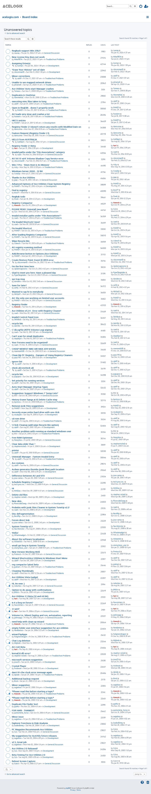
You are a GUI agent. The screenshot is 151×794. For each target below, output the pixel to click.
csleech (17, 243)
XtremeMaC (19, 97)
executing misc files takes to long (29, 101)
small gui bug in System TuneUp (28, 545)
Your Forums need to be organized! (30, 342)
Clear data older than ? (23, 444)
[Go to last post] (120, 50)
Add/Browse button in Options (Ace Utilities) (35, 253)
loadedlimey (19, 725)
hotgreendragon (20, 637)
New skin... (17, 501)
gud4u (16, 706)
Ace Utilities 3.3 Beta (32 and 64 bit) (30, 596)
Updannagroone (20, 269)
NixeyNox (18, 440)
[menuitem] (141, 6)
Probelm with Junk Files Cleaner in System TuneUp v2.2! (40, 507)
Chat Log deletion (21, 640)
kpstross (17, 402)
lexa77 (16, 192)
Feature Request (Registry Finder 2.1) (30, 133)
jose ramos (18, 478)
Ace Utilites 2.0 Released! (25, 748)
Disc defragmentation (23, 513)
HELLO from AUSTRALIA (24, 139)
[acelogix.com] (13, 5)
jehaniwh (17, 85)
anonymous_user (21, 548)
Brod (16, 681)
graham (17, 567)
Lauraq (16, 53)
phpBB (67, 788)
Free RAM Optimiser (22, 437)
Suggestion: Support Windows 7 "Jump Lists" (35, 393)
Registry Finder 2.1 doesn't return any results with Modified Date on (46, 126)
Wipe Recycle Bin (20, 241)
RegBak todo (18, 196)
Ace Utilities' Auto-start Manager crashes (33, 88)
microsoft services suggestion (27, 659)
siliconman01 (19, 72)
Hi (13, 488)
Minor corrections (21, 76)
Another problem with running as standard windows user (41, 431)
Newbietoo (18, 630)
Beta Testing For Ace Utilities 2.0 (28, 754)
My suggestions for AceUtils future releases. (34, 735)
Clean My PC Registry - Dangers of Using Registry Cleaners (42, 355)
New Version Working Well (26, 551)
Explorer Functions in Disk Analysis (30, 723)
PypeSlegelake (20, 275)
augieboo (18, 687)
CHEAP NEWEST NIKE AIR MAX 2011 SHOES (34, 348)
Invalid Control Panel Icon (25, 317)
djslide (16, 675)
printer (15, 450)
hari (15, 148)
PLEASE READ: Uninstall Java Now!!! (30, 209)
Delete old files (19, 494)
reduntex (17, 586)
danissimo (18, 129)
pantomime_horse (21, 713)
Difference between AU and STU (28, 475)
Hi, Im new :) (18, 583)
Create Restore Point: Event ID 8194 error (33, 260)
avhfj (16, 288)
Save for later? (19, 285)
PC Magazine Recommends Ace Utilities (32, 729)
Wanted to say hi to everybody (27, 291)
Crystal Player (19, 666)
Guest (16, 763)
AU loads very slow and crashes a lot (31, 114)
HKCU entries (19, 120)
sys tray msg (18, 279)
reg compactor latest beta (25, 564)
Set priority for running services (28, 380)
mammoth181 (19, 351)
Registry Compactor (22, 203)
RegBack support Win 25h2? (26, 50)
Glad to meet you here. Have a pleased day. (34, 272)
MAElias (17, 491)
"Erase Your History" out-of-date (28, 69)
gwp (16, 180)
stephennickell (20, 446)
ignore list (17, 361)
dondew (17, 281)
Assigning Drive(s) (21, 63)
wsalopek (18, 415)
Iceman (20, 66)
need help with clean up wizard (28, 621)
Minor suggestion (21, 685)
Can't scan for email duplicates (28, 336)
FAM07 (20, 110)
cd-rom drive (18, 418)
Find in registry (19, 190)
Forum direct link (21, 520)
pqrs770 (17, 357)
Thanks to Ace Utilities (23, 177)
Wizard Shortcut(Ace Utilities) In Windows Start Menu (39, 558)
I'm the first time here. (23, 266)
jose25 (17, 662)
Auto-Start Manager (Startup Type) (30, 386)
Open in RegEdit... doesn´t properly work (33, 107)
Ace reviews (18, 463)
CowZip (17, 173)
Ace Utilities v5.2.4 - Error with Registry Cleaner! (36, 310)
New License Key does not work (28, 57)
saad (19, 154)
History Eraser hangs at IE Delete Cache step (34, 399)
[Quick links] (148, 17)
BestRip (17, 516)
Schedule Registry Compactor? (28, 482)
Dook (16, 199)
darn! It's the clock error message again (32, 672)
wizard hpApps (19, 634)
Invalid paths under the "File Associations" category (38, 152)
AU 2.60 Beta (18, 647)
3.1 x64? (16, 609)
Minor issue (18, 716)
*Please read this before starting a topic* (33, 691)
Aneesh (17, 205)
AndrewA (18, 668)
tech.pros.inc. (19, 484)
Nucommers (19, 605)
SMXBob (17, 319)
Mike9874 (18, 59)
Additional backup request (25, 678)
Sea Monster (19, 529)
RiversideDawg (20, 503)
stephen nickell (20, 497)
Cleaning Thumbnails (23, 570)
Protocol (17, 554)
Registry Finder (19, 304)
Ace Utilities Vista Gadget (25, 577)
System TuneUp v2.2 (22, 526)
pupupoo (17, 376)
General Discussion (52, 53)
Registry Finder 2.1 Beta (24, 145)
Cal (15, 212)
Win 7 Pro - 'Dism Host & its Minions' (30, 164)
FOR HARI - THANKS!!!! (23, 710)
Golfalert (20, 142)
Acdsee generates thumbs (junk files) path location (38, 469)
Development (53, 66)
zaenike (17, 326)
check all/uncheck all (23, 367)
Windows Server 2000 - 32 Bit (27, 171)
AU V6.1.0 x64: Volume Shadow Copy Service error (38, 158)
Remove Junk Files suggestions (28, 406)
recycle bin (17, 323)
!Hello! (15, 532)
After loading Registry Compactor (29, 234)
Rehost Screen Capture (23, 761)
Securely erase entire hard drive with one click (35, 412)
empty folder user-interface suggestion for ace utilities (40, 628)
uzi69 (19, 78)
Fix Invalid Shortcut (22, 228)
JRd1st (16, 592)
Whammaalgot (20, 535)
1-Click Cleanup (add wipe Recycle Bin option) (35, 425)
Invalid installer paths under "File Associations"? (36, 215)
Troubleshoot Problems (55, 59)
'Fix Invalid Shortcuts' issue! (26, 222)
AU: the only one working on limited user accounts (38, 298)
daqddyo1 (18, 338)
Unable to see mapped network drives (31, 82)
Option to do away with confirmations (31, 589)
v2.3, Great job (19, 742)
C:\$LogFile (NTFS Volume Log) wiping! (32, 329)
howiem (17, 116)
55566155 (18, 541)
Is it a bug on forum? (22, 602)
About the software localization (28, 539)
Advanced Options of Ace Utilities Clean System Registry (41, 183)
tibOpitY (17, 294)
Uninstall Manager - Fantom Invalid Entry (33, 456)
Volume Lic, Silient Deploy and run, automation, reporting (42, 615)
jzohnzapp (18, 618)
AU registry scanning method (27, 247)
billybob (17, 643)
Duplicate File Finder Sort (25, 704)
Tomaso (17, 91)
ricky (16, 167)
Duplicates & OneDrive (23, 95)
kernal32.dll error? (21, 653)
